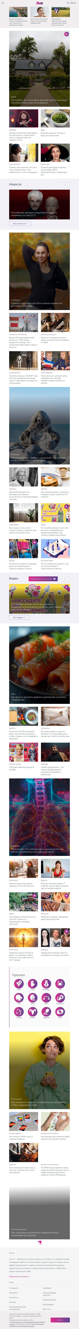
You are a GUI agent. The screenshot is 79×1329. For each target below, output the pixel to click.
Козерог (33, 1017)
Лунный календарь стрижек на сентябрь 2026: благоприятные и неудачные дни (54, 171)
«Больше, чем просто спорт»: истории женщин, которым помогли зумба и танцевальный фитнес (61, 22)
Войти (73, 2)
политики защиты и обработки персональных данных (26, 1325)
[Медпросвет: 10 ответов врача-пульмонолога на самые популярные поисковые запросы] (39, 817)
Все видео (18, 617)
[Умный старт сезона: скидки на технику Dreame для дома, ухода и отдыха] (39, 12)
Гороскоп (18, 975)
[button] (67, 184)
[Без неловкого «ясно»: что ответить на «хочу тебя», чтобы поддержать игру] (39, 1070)
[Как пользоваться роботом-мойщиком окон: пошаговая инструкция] (39, 1209)
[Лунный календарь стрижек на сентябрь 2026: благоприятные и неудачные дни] (55, 153)
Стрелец (19, 1017)
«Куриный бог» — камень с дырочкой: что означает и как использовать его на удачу (38, 459)
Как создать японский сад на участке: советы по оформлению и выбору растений (22, 920)
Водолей (46, 1017)
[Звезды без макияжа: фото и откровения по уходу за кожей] (55, 937)
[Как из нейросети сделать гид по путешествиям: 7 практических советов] (55, 548)
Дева (32, 1003)
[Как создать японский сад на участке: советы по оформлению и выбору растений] (23, 901)
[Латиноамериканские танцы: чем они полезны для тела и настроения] (23, 1152)
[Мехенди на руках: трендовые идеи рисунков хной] (55, 901)
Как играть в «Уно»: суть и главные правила (21, 1137)
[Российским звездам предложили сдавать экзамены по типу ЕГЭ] (39, 204)
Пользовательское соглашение (17, 1307)
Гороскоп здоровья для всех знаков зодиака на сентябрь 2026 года (36, 304)
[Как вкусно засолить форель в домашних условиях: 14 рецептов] (39, 665)
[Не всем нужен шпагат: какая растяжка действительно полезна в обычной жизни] (18, 12)
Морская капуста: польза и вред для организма (53, 134)
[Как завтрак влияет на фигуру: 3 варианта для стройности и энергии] (55, 476)
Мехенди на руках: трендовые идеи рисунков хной (54, 917)
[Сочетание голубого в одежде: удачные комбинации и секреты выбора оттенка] (23, 548)
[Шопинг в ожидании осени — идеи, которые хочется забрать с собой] (55, 322)
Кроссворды (48, 1304)
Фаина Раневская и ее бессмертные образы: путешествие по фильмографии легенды (23, 495)
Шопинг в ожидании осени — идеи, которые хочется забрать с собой (55, 340)
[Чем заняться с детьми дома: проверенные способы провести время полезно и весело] (55, 360)
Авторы (12, 1302)
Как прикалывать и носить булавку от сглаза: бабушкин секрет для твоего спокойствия (55, 733)
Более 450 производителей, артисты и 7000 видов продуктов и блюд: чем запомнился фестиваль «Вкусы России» (23, 342)
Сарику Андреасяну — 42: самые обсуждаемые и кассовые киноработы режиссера (52, 771)
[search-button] (68, 3)
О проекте (13, 1288)
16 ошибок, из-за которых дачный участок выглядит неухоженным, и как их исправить (39, 101)
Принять (60, 1320)
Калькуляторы (49, 1299)
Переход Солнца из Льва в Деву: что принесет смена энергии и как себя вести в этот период (21, 956)
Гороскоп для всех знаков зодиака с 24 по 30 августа (21, 884)
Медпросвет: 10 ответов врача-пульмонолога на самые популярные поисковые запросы (37, 850)
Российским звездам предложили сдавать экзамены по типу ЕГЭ (34, 214)
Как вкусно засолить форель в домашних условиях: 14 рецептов (39, 698)
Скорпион (60, 1003)
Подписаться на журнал (19, 1276)
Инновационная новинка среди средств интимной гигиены (55, 1137)
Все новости (19, 223)
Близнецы (46, 989)
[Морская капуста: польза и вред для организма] (55, 118)
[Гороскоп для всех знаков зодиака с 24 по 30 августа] (23, 868)
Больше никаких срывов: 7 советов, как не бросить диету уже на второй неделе (54, 885)
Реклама (13, 1292)
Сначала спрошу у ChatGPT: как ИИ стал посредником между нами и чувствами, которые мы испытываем (23, 379)
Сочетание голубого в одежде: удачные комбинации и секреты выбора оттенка (23, 566)
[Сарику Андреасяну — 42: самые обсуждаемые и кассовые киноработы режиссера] (55, 752)
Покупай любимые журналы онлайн (21, 768)
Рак (60, 989)
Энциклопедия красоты (49, 1293)
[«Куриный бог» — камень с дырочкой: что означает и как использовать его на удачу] (39, 425)
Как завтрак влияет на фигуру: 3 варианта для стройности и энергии (55, 494)
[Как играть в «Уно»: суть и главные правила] (23, 1121)
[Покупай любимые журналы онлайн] (23, 752)
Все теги (47, 1309)
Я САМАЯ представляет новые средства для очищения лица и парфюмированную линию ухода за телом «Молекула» (55, 1171)
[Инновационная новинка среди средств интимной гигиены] (55, 1121)
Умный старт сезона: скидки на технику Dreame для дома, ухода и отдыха (38, 22)
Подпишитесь (41, 579)
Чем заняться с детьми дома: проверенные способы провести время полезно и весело (54, 379)
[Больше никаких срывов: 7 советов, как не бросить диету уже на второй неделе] (55, 868)
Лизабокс (47, 1288)
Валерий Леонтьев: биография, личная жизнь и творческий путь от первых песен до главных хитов (23, 136)
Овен (19, 989)
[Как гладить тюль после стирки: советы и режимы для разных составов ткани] (23, 512)
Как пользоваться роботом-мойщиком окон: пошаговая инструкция (35, 1234)
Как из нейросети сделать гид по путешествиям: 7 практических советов (54, 566)
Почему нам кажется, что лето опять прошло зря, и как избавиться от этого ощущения (23, 169)
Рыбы (60, 1017)
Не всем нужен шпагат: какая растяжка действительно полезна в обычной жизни (17, 22)
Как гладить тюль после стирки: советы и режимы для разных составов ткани (22, 530)
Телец (33, 989)
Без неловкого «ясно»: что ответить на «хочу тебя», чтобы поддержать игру (38, 1103)
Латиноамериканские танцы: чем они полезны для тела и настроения (22, 1170)
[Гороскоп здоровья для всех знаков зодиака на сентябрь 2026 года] (39, 271)
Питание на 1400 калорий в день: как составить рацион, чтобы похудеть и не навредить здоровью (23, 735)
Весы (46, 1003)
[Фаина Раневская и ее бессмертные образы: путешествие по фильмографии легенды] (23, 476)
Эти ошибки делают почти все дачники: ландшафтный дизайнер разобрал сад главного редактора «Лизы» (54, 531)
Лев (19, 1003)
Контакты (13, 1297)
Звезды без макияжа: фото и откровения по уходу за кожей (55, 953)
